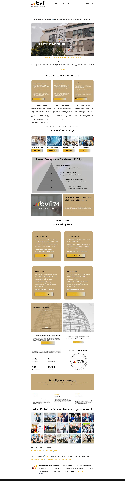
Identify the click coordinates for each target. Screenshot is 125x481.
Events (75, 3)
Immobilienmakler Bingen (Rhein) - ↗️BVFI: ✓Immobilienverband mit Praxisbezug (45, 450)
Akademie (70, 3)
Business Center (62, 3)
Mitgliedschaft (81, 3)
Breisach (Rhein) (47, 456)
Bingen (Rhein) (49, 451)
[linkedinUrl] (42, 473)
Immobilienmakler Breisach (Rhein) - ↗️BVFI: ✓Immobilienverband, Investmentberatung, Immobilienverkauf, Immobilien (51, 455)
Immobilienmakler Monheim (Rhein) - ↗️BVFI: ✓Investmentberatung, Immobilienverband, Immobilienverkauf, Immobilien (51, 459)
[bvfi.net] (38, 4)
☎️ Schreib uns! (62, 69)
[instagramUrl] (40, 473)
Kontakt (92, 3)
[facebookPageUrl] (39, 473)
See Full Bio (80, 471)
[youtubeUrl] (41, 473)
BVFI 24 (87, 3)
